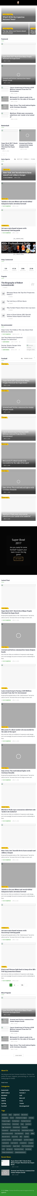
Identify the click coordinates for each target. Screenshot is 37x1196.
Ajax (10, 1114)
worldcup (28, 1149)
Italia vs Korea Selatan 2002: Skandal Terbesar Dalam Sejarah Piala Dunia (19, 315)
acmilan (4, 1114)
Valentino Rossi (19, 1149)
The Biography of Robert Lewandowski (12, 284)
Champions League (21, 1117)
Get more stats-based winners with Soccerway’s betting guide (13, 229)
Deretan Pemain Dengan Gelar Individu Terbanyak (11, 346)
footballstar (15, 1121)
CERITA (3, 1101)
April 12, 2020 (14, 101)
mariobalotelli (19, 1133)
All (15, 159)
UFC (3, 1149)
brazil (12, 1117)
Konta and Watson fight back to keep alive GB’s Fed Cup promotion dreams (18, 970)
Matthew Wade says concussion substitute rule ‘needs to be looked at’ (22, 115)
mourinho (15, 1136)
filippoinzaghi (6, 1121)
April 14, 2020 (6, 82)
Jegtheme (3, 1192)
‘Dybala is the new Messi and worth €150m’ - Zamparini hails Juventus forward (17, 202)
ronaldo (31, 1143)
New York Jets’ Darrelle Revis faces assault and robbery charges (17, 174)
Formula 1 (26, 159)
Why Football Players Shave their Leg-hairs (21, 308)
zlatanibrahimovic (20, 1152)
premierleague (17, 1139)
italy (22, 1124)
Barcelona (24, 1114)
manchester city (15, 1130)
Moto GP (19, 159)
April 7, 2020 (15, 232)
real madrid (14, 1143)
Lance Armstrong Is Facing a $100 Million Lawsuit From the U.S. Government (22, 89)
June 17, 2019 (14, 341)
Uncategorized (24, 1106)
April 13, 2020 (14, 93)
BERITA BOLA (5, 1093)
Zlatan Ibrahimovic (7, 1152)
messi (27, 1133)
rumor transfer (6, 1146)
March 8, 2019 (15, 334)
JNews (6, 1190)
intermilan (15, 1124)
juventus (28, 1124)
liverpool (24, 1127)
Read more (4, 1082)
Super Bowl (16, 1146)
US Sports (9, 1149)
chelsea (31, 1117)
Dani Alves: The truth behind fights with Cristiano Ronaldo (22, 106)
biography (5, 1117)
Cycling (33, 159)
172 (22, 985)
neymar (26, 1136)
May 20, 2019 (14, 349)
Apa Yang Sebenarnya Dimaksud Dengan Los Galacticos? (12, 338)
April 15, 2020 (6, 61)
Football (5, 364)
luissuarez (5, 1130)
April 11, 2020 (14, 109)
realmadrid (5, 1143)
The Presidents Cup (27, 1146)
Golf (20, 1095)
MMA (32, 1133)
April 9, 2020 (17, 177)
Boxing (3, 1098)
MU (21, 1136)
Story (21, 1101)
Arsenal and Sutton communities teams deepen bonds (16, 79)
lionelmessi (16, 1127)
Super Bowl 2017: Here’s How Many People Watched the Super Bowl (17, 57)
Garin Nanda (6, 341)
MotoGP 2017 (6, 1136)
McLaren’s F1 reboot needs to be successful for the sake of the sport (22, 98)
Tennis (4, 966)
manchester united (27, 1130)
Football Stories (7, 14)
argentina (16, 1114)
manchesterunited (7, 1133)
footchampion (8, 177)
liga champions (6, 1127)
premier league (28, 358)
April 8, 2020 (15, 206)
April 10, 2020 (14, 119)
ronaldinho (23, 1143)
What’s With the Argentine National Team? (13, 18)
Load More (18, 1055)
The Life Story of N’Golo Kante (16, 301)
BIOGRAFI (4, 1095)
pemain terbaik (6, 1139)
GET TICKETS (18, 559)
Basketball (5, 497)
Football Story (6, 1124)
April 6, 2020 (15, 980)
